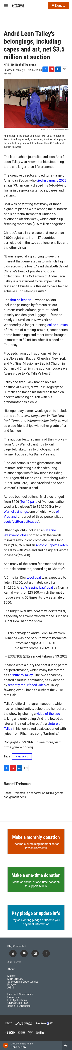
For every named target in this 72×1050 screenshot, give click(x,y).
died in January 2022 (51, 180)
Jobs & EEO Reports (18, 1006)
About (11, 969)
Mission (11, 975)
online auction (57, 325)
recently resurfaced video (27, 685)
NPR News (22, 756)
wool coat (34, 577)
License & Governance (20, 994)
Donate (60, 5)
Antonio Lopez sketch (52, 545)
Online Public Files (17, 1003)
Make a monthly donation (36, 837)
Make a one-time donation (36, 875)
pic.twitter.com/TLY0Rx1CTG (36, 648)
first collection (20, 300)
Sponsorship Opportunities (22, 981)
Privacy (11, 984)
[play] (5, 1045)
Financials (13, 997)
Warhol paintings (16, 511)
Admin (11, 987)
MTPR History (15, 978)
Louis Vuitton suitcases (21, 521)
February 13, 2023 (55, 656)
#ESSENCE (47, 643)
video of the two (48, 714)
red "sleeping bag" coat (36, 587)
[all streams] (67, 1045)
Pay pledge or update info (36, 913)
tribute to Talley (21, 675)
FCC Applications (17, 1000)
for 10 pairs (29, 501)
